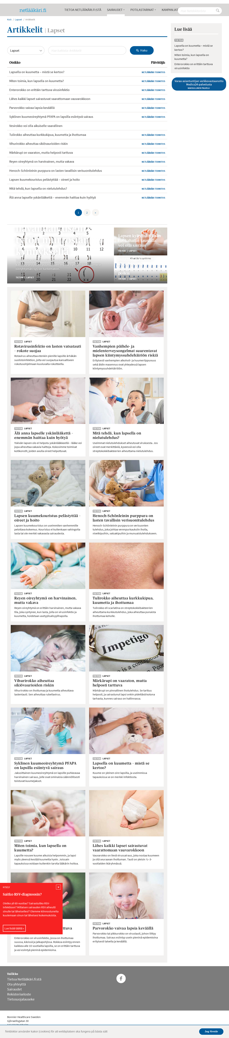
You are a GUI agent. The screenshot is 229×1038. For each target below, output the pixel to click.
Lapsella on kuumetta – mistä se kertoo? (36, 72)
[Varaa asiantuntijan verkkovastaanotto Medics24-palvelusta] (196, 84)
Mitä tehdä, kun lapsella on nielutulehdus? (38, 188)
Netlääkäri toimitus (153, 72)
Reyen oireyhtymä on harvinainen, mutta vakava (41, 161)
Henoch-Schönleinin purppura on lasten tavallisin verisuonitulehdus (55, 171)
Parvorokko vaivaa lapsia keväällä (32, 108)
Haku (143, 50)
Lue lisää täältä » (14, 928)
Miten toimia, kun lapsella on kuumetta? (36, 81)
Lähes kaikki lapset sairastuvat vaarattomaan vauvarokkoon (49, 99)
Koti (9, 19)
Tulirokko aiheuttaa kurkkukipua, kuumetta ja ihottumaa (47, 135)
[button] (108, 1031)
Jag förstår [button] (211, 1031)
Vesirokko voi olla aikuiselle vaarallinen (35, 126)
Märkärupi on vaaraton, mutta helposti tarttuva (41, 152)
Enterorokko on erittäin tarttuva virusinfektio (39, 90)
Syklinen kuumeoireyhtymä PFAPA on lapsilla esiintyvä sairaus (51, 117)
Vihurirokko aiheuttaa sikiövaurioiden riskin (38, 144)
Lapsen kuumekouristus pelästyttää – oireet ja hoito (44, 179)
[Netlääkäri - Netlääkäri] (34, 10)
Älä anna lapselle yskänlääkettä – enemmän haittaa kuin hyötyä (52, 197)
